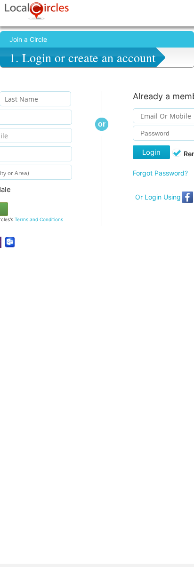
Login (151, 152)
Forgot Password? (160, 173)
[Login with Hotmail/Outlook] (10, 242)
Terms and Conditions (39, 219)
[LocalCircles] (36, 11)
